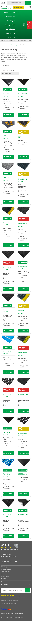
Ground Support (10, 29)
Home (3, 45)
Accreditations (5, 571)
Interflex (20, 439)
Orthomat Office (23, 477)
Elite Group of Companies (15, 613)
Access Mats (10, 17)
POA (19, 137)
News (3, 574)
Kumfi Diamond (22, 316)
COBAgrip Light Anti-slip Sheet (7, 315)
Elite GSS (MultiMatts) (7, 595)
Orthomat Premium (6, 520)
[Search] (28, 3)
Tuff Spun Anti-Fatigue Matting (7, 184)
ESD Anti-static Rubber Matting (7, 142)
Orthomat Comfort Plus (7, 100)
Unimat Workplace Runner (23, 520)
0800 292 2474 (6, 8)
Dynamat (21, 229)
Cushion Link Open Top (6, 400)
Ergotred (20, 140)
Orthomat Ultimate (6, 273)
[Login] (26, 7)
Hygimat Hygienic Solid (8, 438)
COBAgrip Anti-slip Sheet (23, 272)
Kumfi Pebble (7, 228)
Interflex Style (7, 479)
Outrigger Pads (10, 25)
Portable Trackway (10, 12)
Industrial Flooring (11, 45)
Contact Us (4, 578)
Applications (10, 33)
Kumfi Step (6, 357)
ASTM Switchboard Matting (22, 186)
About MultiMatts (6, 569)
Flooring (10, 21)
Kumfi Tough (22, 358)
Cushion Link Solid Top (23, 400)
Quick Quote (19, 7)
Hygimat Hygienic (23, 99)
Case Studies (5, 576)
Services (10, 37)
